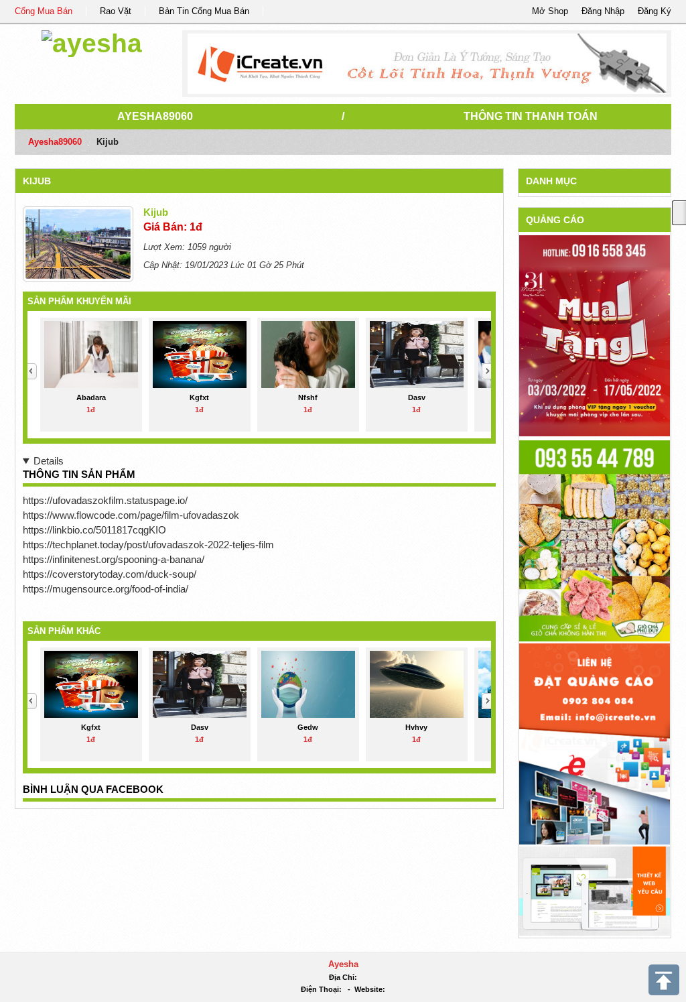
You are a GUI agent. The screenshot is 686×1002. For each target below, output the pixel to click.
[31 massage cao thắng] (594, 335)
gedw (307, 727)
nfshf (308, 397)
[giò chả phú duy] (594, 541)
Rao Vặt (115, 11)
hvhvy (416, 727)
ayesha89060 (155, 116)
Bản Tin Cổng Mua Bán (204, 11)
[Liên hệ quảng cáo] (594, 744)
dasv (416, 397)
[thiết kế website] (427, 64)
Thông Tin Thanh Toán (531, 116)
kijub (37, 181)
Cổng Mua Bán (43, 11)
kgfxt (199, 397)
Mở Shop (550, 11)
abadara (91, 397)
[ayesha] (92, 41)
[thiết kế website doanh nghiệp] (594, 890)
